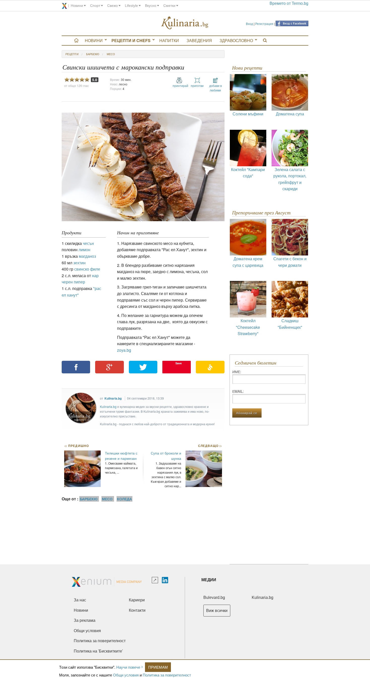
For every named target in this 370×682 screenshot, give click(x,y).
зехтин (79, 263)
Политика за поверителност (167, 674)
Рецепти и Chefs (131, 40)
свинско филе (87, 269)
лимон (84, 249)
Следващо (209, 445)
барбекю (92, 54)
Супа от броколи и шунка (166, 455)
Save (178, 363)
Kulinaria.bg (113, 398)
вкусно (150, 6)
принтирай (179, 85)
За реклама (84, 620)
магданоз (87, 256)
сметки (169, 6)
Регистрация (264, 23)
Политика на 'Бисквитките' (98, 651)
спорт (95, 6)
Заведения (199, 40)
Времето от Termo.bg (289, 3)
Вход (249, 23)
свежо (112, 6)
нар (95, 275)
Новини (94, 40)
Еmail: (238, 391)
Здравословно (236, 40)
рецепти (72, 54)
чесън (88, 243)
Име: (236, 371)
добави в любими (215, 87)
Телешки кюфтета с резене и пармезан (121, 455)
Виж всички (217, 610)
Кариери (137, 600)
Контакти (137, 610)
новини (77, 6)
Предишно (76, 445)
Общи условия (126, 674)
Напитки (169, 40)
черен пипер (73, 282)
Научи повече (128, 667)
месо (111, 54)
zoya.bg (124, 350)
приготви (197, 85)
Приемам (158, 667)
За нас (80, 600)
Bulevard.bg (214, 597)
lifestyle (131, 6)
